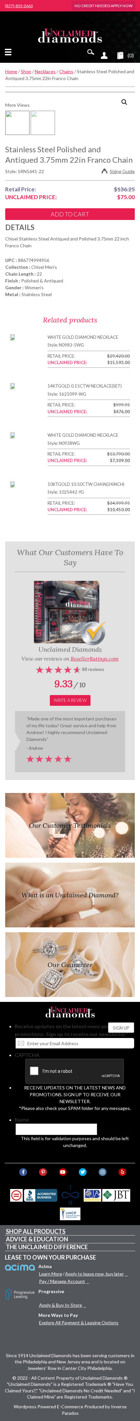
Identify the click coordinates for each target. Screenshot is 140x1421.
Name (22, 1119)
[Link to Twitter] (83, 1172)
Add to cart (70, 214)
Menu (9, 52)
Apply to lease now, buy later (94, 1274)
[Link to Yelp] (122, 1172)
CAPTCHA (27, 1055)
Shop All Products (35, 1231)
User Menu (104, 55)
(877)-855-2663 (19, 6)
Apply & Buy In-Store (60, 1305)
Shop (26, 71)
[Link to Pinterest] (43, 1172)
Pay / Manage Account (62, 1281)
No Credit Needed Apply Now (104, 5)
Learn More (50, 1274)
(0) (131, 55)
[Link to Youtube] (63, 1172)
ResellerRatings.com (95, 658)
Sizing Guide (122, 171)
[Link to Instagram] (102, 1172)
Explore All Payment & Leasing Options (79, 1322)
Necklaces (45, 71)
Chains (66, 71)
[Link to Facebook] (23, 1172)
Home (11, 71)
